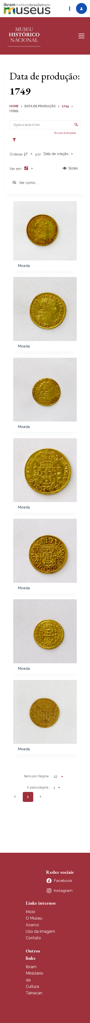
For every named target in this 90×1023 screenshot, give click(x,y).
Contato (33, 938)
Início (30, 911)
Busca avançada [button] (65, 133)
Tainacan (34, 993)
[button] (15, 796)
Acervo (32, 925)
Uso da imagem (40, 931)
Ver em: (16, 169)
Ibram (31, 966)
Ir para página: (38, 787)
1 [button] (28, 797)
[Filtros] (16, 140)
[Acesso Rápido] (69, 8)
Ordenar (16, 154)
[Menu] (81, 36)
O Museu (34, 918)
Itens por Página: (36, 776)
